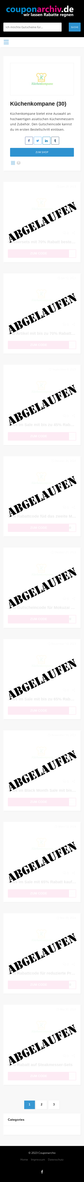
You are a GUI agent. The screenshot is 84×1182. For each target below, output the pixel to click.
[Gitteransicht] (13, 163)
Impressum (38, 1159)
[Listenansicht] (18, 163)
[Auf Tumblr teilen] (55, 141)
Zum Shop (42, 152)
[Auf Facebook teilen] (29, 141)
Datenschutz (56, 1159)
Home (24, 1159)
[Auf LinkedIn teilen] (46, 141)
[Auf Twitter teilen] (38, 141)
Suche (75, 27)
